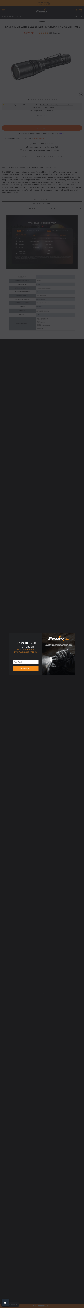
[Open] (5, 1302)
